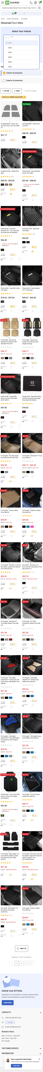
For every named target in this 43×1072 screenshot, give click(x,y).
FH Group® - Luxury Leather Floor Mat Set (9, 511)
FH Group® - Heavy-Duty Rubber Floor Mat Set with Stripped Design (30, 341)
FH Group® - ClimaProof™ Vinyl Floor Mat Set (32, 456)
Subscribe (8, 1003)
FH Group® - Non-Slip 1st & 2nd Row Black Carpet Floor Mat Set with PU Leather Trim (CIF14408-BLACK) (32, 856)
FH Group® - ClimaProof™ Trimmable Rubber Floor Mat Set (9, 623)
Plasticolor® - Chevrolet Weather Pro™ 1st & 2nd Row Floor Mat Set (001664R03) (10, 230)
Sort (18, 91)
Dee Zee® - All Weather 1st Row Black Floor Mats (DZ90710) (9, 910)
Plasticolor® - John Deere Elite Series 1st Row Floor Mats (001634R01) (10, 796)
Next (31, 963)
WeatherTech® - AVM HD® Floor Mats (30, 229)
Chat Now (16, 1066)
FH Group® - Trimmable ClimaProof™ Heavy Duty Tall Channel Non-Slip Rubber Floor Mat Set (10, 680)
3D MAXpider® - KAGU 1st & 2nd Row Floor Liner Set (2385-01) (10, 125)
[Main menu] (2, 2)
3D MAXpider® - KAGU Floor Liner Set (31, 124)
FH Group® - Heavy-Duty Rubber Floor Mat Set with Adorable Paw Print (9, 341)
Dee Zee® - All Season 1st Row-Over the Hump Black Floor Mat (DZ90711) (32, 567)
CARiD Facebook (4, 1061)
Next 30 (23, 948)
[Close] (39, 1059)
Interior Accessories (13, 19)
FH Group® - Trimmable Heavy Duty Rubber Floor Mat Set (31, 737)
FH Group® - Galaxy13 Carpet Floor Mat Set (31, 511)
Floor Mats (24, 19)
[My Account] (35, 2)
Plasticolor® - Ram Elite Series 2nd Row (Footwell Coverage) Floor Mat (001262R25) (31, 398)
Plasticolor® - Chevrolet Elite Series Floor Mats (31, 172)
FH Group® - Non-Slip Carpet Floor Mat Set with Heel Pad (10, 456)
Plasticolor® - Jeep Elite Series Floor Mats (10, 289)
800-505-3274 (16, 1018)
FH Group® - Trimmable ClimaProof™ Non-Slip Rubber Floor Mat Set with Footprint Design (10, 739)
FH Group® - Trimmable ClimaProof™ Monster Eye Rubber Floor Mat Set (30, 679)
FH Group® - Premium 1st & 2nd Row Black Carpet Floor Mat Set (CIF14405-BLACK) (11, 567)
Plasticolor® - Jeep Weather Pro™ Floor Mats (31, 289)
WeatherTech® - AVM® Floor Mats (10, 172)
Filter (6, 91)
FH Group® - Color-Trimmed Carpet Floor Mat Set (31, 795)
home (3, 19)
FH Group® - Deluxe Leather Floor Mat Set (31, 909)
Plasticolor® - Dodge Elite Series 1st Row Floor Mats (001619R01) (9, 398)
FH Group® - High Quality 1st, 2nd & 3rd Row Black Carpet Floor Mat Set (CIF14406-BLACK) (10, 856)
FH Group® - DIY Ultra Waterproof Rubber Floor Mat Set (31, 623)
